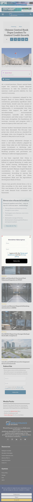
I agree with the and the (17, 254)
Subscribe (16, 261)
